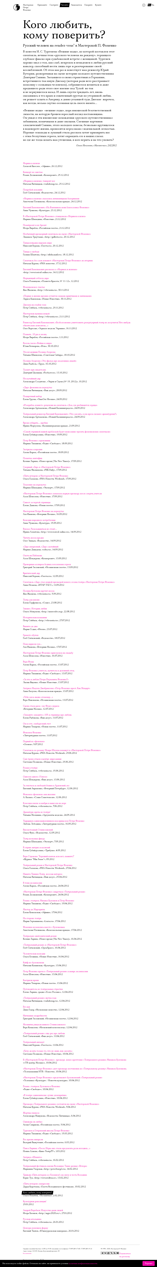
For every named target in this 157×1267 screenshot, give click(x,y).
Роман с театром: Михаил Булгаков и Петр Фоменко (48, 900)
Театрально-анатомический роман (40, 936)
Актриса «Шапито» (32, 1157)
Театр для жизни (31, 600)
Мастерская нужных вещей (36, 313)
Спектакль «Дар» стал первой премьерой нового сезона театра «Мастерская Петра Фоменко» (69, 582)
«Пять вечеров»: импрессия (36, 1184)
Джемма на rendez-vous (34, 305)
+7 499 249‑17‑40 (74, 1249)
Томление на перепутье (34, 484)
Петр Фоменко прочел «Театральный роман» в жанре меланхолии (55, 971)
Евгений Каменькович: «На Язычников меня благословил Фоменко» (56, 207)
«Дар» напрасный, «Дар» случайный (40, 546)
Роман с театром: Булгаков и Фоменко (41, 1086)
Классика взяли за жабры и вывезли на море (44, 803)
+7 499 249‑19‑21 (86, 1249)
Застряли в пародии (32, 449)
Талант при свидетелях (34, 370)
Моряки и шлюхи (31, 163)
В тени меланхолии (32, 883)
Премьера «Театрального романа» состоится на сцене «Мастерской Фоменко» (61, 1104)
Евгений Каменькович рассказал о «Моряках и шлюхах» (50, 269)
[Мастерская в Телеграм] (102, 1253)
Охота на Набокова (32, 555)
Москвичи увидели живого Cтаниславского (44, 1024)
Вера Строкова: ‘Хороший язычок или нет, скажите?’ (48, 856)
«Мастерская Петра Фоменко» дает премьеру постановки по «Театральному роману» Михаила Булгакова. (75, 1068)
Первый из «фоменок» (34, 741)
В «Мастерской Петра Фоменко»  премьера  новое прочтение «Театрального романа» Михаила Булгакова (74, 1060)
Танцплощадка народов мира (37, 243)
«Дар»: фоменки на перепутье (37, 387)
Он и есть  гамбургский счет (37, 723)
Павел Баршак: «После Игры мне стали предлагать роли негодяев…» (56, 1148)
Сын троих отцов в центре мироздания (42, 759)
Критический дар (31, 573)
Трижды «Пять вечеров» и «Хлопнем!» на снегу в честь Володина (55, 1175)
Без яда (26, 1007)
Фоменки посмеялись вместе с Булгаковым (44, 927)
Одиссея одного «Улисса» (35, 776)
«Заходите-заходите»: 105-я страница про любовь (47, 715)
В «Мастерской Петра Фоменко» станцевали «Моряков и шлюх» (54, 216)
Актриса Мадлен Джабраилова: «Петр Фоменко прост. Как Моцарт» (56, 688)
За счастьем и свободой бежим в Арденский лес (46, 785)
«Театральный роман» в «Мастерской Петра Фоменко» (50, 945)
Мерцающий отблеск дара (36, 278)
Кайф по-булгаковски (33, 962)
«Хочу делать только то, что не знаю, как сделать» (47, 1051)
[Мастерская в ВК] (105, 1253)
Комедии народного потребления (39, 520)
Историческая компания (35, 617)
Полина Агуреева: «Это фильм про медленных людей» (49, 361)
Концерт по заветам (33, 172)
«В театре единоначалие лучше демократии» (45, 1095)
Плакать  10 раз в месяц (35, 334)
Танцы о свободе (31, 251)
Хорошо (148, 1263)
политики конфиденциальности (83, 1263)
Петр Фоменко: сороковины (36, 440)
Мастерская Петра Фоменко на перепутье (43, 511)
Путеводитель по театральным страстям (43, 989)
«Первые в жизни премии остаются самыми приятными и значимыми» (57, 296)
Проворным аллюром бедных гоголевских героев (47, 564)
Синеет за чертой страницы (36, 502)
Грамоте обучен (30, 635)
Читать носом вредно (33, 538)
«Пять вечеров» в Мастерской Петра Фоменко (45, 476)
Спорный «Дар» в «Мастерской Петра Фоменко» (47, 467)
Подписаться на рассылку (120, 1253)
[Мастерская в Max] (108, 1253)
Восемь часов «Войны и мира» (37, 343)
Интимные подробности (35, 1015)
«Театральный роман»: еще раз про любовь (44, 1033)
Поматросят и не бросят (35, 225)
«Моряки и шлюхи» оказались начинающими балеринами (51, 198)
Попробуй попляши (32, 190)
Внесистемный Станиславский (38, 830)
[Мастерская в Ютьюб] (117, 1253)
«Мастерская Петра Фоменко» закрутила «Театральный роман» (54, 892)
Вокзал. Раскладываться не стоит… (40, 529)
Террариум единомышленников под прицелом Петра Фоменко (53, 821)
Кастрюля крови (31, 980)
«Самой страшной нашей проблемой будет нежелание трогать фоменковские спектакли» (66, 431)
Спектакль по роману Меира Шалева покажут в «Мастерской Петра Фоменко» (62, 750)
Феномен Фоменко (32, 732)
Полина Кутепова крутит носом (38, 591)
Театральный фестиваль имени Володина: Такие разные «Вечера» (55, 1166)
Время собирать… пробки (35, 423)
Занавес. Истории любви (35, 608)
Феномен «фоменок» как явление (39, 794)
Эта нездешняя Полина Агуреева (39, 352)
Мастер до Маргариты (34, 909)
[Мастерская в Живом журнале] (111, 1253)
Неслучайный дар (31, 378)
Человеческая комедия (34, 953)
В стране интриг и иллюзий (36, 847)
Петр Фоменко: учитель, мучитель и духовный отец (48, 670)
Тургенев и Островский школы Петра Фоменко (46, 1130)
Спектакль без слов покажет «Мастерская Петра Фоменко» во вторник (58, 260)
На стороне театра (32, 918)
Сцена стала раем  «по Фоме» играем (41, 706)
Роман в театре (30, 768)
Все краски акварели (33, 1139)
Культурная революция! (34, 1201)
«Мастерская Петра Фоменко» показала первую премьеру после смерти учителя (62, 493)
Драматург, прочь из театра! (36, 812)
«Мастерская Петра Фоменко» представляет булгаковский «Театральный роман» (62, 1077)
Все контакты (27, 1253)
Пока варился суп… (32, 644)
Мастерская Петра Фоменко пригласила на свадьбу (48, 653)
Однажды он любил (32, 1122)
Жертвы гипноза (31, 1113)
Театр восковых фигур (34, 838)
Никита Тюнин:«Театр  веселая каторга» (42, 874)
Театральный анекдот (33, 1042)
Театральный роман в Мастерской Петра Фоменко (47, 865)
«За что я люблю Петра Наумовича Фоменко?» (46, 679)
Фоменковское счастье (34, 287)
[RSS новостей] (114, 1253)
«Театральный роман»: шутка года (39, 998)
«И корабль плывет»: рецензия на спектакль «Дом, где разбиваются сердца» (60, 405)
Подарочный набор (32, 396)
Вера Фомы (28, 662)
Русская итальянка (32, 1219)
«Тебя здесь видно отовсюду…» (38, 697)
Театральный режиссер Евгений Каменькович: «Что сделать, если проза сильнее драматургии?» (70, 414)
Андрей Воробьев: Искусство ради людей (43, 1210)
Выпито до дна (30, 626)
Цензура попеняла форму (35, 1228)
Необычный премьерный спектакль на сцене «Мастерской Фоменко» (57, 234)
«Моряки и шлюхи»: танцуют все (39, 181)
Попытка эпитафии (32, 458)
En (153, 5)
